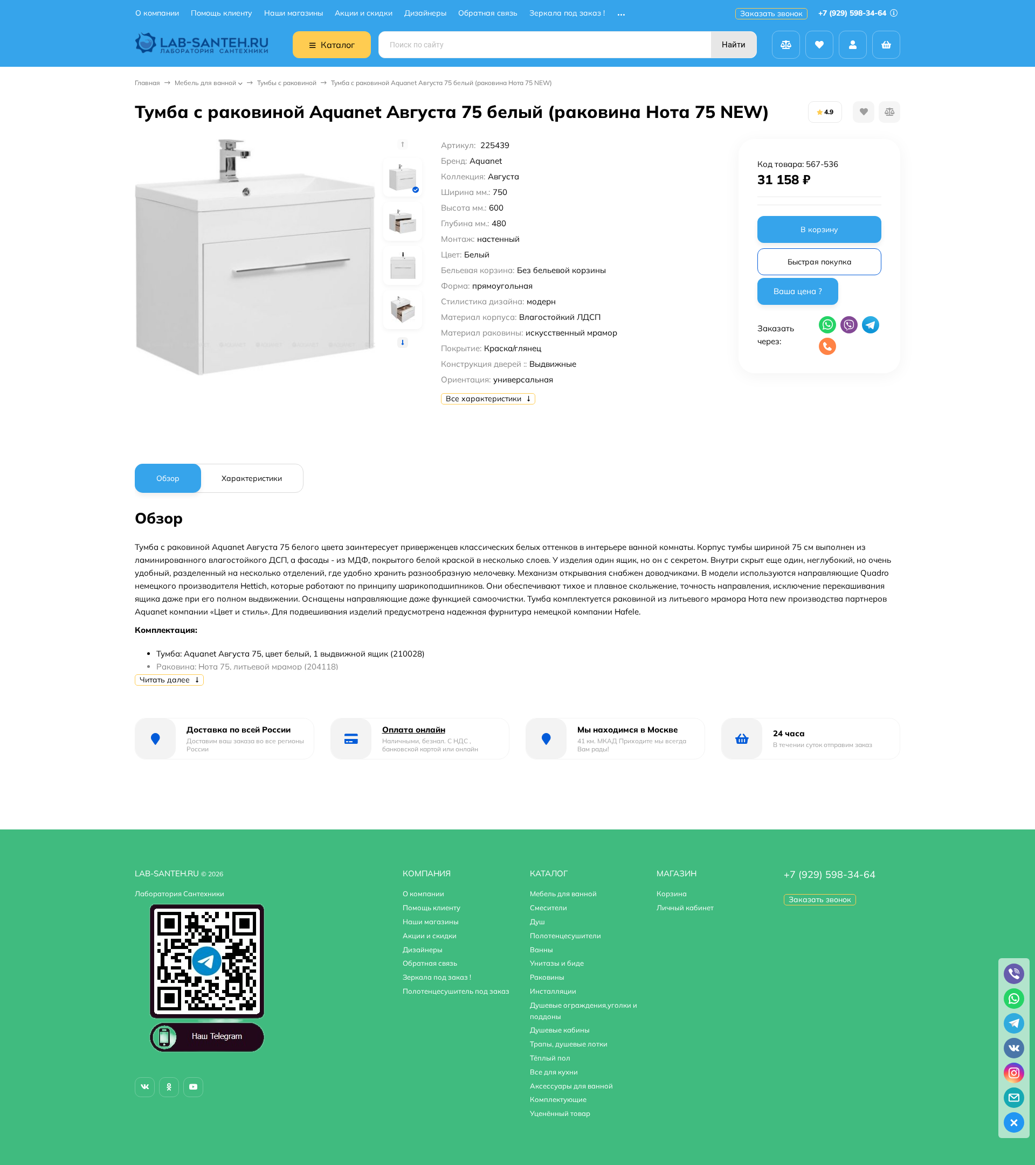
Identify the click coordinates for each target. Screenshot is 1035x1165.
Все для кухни (554, 1072)
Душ (537, 921)
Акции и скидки (363, 13)
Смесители (548, 907)
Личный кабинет (685, 907)
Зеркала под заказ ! (567, 13)
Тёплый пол (550, 1058)
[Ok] (169, 1087)
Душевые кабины (560, 1030)
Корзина (672, 893)
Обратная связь (488, 13)
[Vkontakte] (145, 1087)
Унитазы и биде (557, 963)
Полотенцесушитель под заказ (456, 991)
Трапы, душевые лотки (569, 1044)
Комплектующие (558, 1099)
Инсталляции (553, 991)
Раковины (547, 977)
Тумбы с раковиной (286, 83)
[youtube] (193, 1087)
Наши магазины (293, 13)
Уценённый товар (560, 1113)
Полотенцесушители (565, 935)
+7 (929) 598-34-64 (853, 13)
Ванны (541, 949)
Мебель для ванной (205, 83)
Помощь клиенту (221, 13)
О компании (157, 13)
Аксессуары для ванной (571, 1086)
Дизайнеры (425, 13)
